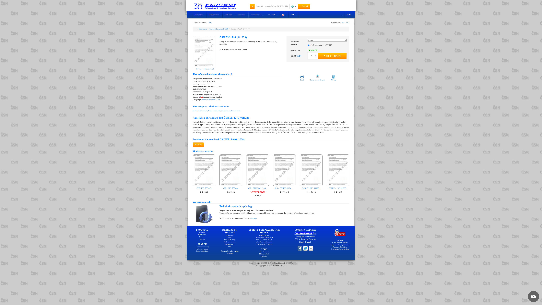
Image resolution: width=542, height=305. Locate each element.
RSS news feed (264, 254)
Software (228, 15)
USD (293, 15)
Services (241, 15)
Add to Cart (332, 56)
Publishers (203, 29)
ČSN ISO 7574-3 (203, 188)
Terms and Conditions (340, 247)
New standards (264, 252)
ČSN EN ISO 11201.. (284, 188)
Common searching (202, 247)
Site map (340, 240)
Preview (198, 145)
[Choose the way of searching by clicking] (252, 6)
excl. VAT (345, 22)
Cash (229, 246)
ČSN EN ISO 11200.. (257, 188)
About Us (272, 15)
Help (349, 15)
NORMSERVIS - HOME (340, 242)
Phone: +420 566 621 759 (264, 237)
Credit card (229, 235)
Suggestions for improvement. (340, 245)
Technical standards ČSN (218, 29)
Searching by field (202, 251)
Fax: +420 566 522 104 (264, 239)
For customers (257, 15)
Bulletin (264, 256)
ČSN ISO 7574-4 (230, 188)
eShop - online (264, 235)
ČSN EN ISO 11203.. (338, 188)
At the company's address (264, 244)
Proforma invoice (229, 242)
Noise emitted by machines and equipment (224, 111)
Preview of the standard (205, 69)
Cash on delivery (229, 239)
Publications (214, 15)
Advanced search (202, 249)
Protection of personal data (340, 249)
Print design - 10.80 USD (322, 45)
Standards (199, 15)
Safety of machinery (200, 111)
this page (253, 218)
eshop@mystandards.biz (264, 242)
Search (304, 6)
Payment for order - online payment (230, 252)
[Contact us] (311, 248)
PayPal (230, 237)
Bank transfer (229, 244)
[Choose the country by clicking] (293, 6)
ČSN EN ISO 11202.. (311, 188)
